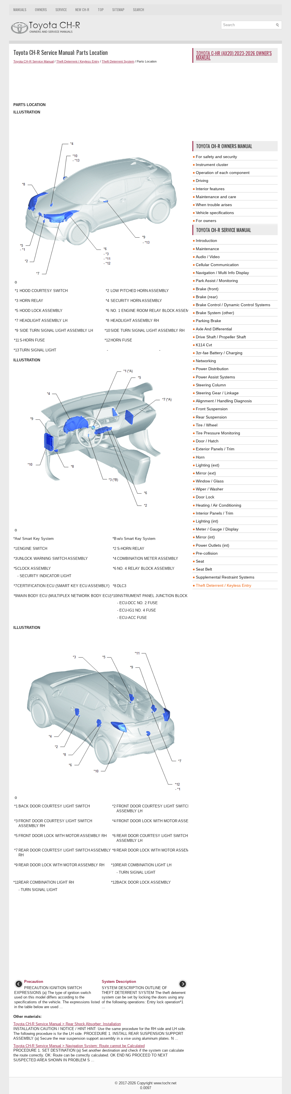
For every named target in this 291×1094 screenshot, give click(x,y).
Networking (206, 361)
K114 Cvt (204, 345)
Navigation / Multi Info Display (222, 272)
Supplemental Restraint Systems (225, 577)
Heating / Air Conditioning (218, 505)
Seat (200, 561)
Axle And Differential (214, 329)
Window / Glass (210, 481)
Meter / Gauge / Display (217, 529)
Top (101, 9)
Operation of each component (223, 172)
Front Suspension (212, 409)
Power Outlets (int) (212, 545)
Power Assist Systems (215, 377)
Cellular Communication (217, 264)
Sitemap (118, 9)
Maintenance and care (216, 196)
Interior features (210, 189)
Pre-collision (207, 553)
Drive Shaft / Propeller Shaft (221, 337)
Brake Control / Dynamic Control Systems (233, 304)
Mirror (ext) (206, 473)
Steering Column (211, 385)
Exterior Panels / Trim (215, 449)
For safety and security (216, 156)
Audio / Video (208, 256)
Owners (41, 9)
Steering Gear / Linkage (217, 393)
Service (61, 9)
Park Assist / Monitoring (217, 280)
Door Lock (205, 497)
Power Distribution (212, 368)
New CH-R (82, 9)
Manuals (19, 9)
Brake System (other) (215, 312)
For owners (206, 220)
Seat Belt (204, 569)
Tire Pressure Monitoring (218, 433)
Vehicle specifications (215, 212)
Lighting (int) (207, 521)
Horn (200, 457)
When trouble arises (214, 204)
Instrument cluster (212, 164)
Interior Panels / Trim (214, 513)
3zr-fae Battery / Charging (219, 353)
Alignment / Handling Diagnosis (224, 401)
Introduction (206, 240)
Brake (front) (207, 289)
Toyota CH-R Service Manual (33, 61)
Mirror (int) (205, 537)
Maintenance (207, 248)
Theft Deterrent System (118, 61)
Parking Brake (208, 320)
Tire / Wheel (206, 425)
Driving (202, 180)
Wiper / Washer (209, 489)
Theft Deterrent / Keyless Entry (77, 61)
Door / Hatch (207, 441)
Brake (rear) (207, 297)
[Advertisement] (100, 83)
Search (138, 9)
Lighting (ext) (207, 465)
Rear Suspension (211, 417)
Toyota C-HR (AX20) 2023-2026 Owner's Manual (234, 55)
